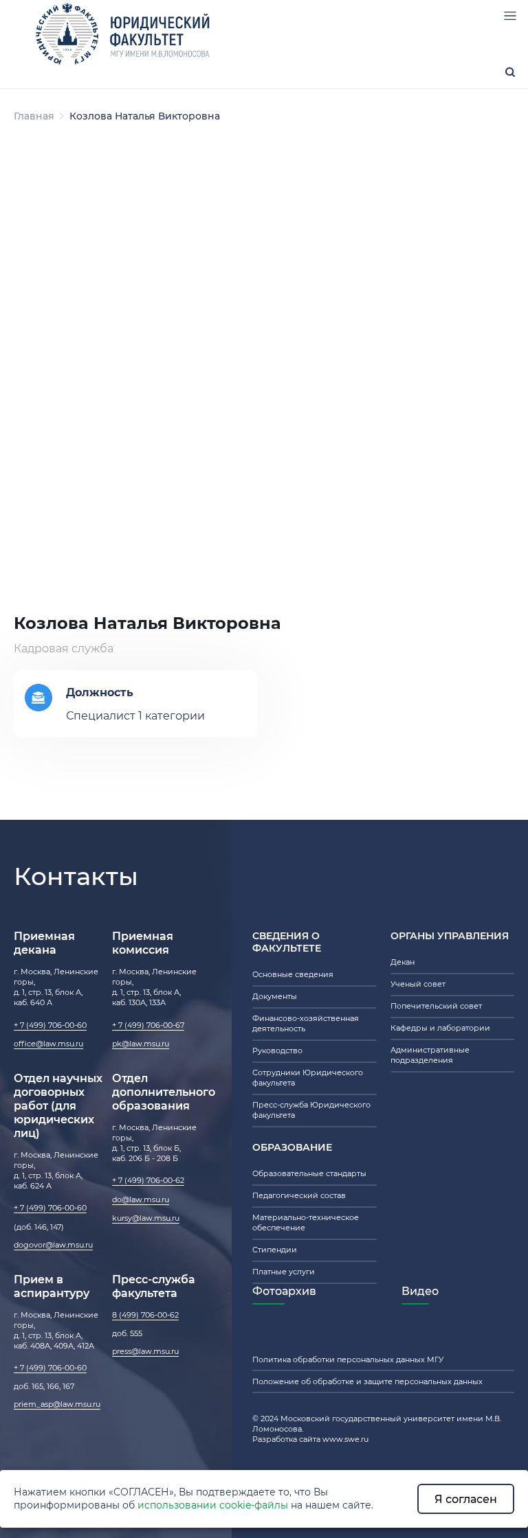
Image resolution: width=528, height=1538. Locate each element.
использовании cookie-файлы (213, 1505)
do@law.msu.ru (140, 1199)
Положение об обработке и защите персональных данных (367, 1381)
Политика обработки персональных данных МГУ (347, 1359)
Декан (402, 962)
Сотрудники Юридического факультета (307, 1078)
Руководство (277, 1050)
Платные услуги (283, 1271)
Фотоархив (284, 1291)
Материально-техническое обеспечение (305, 1222)
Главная (34, 116)
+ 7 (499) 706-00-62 (148, 1180)
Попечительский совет (436, 1006)
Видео (420, 1291)
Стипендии (274, 1249)
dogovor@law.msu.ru (53, 1245)
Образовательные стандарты (309, 1173)
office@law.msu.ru (48, 1043)
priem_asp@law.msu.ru (57, 1404)
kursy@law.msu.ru (145, 1218)
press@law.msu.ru (145, 1351)
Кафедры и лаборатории (440, 1028)
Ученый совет (418, 984)
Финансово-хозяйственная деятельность (305, 1023)
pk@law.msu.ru (140, 1043)
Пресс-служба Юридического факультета (311, 1110)
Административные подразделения (430, 1055)
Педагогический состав (299, 1195)
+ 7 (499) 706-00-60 (50, 1025)
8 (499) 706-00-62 (145, 1315)
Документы (274, 996)
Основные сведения (292, 974)
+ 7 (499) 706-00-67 (148, 1025)
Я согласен (465, 1499)
